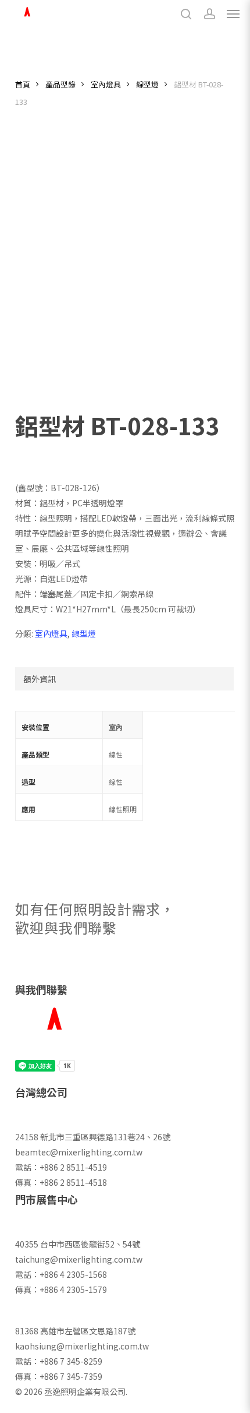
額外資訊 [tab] (39, 679)
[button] (233, 14)
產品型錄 (60, 84)
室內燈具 (106, 84)
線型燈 (147, 84)
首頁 (22, 84)
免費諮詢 (75, 965)
